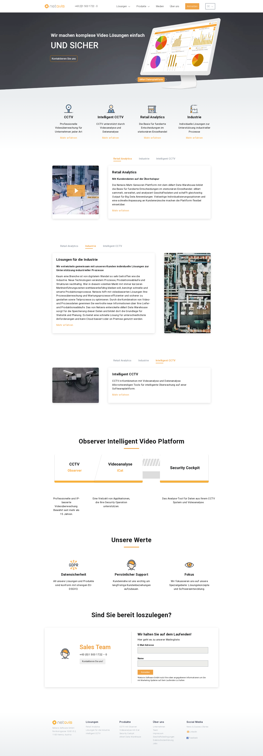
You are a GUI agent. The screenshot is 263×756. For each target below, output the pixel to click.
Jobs (155, 743)
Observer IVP (147, 79)
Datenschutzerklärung (163, 740)
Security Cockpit (126, 733)
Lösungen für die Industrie (98, 730)
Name (141, 658)
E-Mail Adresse (146, 645)
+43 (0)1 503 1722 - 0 (86, 6)
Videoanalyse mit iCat (129, 730)
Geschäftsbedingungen (163, 737)
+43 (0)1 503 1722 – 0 (93, 654)
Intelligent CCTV (93, 733)
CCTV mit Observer (128, 727)
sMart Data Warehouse (130, 737)
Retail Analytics (93, 727)
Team (155, 730)
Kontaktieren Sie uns (64, 58)
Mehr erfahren (68, 137)
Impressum (158, 733)
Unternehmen (159, 727)
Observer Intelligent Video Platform (131, 441)
